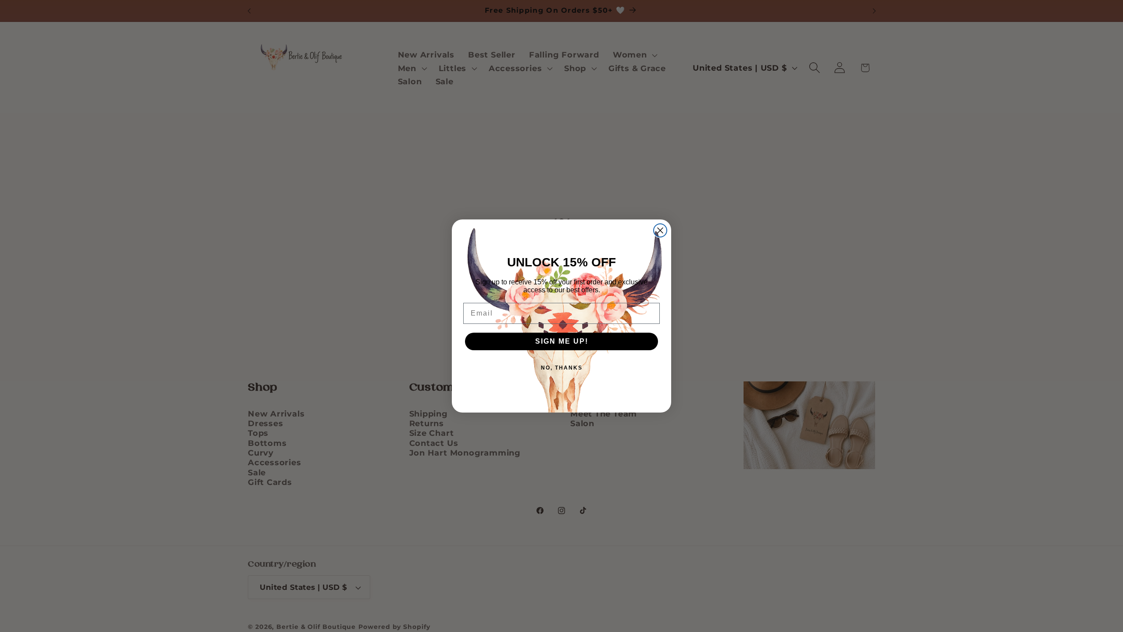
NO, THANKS (562, 368)
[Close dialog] (660, 230)
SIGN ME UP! (561, 341)
